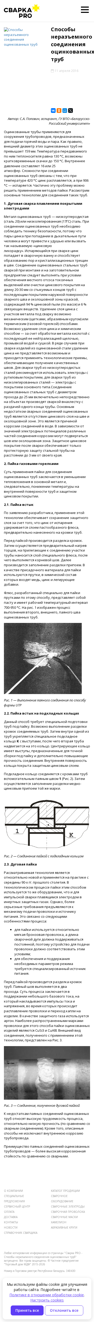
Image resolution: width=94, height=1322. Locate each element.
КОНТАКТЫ (11, 1222)
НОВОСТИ (10, 1227)
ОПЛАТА (9, 1212)
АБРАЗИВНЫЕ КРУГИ (64, 1227)
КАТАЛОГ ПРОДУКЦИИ (65, 1191)
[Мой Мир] (64, 110)
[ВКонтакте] (53, 110)
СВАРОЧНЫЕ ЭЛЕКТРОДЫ (68, 1206)
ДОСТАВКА (10, 1217)
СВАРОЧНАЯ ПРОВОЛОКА (68, 1212)
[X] (70, 110)
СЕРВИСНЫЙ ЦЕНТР (17, 1206)
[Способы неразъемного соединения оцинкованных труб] (23, 37)
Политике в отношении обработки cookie (46, 1294)
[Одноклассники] (59, 110)
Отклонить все (64, 1310)
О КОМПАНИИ (13, 1191)
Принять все (27, 1310)
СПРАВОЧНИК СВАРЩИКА (20, 1233)
